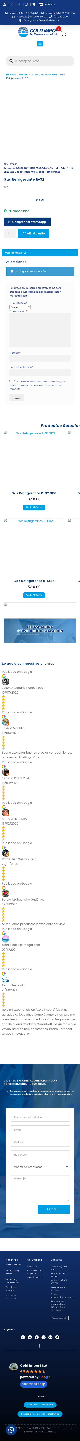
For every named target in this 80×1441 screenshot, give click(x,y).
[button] (40, 43)
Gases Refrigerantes (28, 167)
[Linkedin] (30, 1337)
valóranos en (31, 1384)
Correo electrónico (21, 366)
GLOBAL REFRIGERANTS (44, 74)
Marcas (23, 74)
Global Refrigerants (48, 171)
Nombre (15, 352)
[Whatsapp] (23, 1337)
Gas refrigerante (25, 171)
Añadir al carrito (33, 233)
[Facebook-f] (37, 1337)
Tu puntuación (18, 302)
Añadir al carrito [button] (34, 507)
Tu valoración (18, 311)
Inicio (13, 74)
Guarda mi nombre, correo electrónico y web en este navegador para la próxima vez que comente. (38, 385)
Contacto (57, 1259)
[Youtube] (50, 1337)
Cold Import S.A (33, 1365)
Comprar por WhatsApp (29, 222)
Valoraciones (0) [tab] (15, 252)
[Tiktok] (57, 1337)
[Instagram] (43, 1337)
